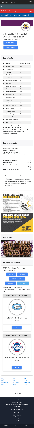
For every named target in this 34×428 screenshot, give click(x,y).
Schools (17, 421)
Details (11, 274)
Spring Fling (17, 406)
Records (17, 419)
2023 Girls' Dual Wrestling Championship (15, 15)
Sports (17, 417)
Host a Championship (17, 409)
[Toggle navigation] (30, 2)
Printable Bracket (17, 278)
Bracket (22, 274)
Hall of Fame (17, 415)
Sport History (10, 42)
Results (17, 327)
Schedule (10, 283)
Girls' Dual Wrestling (8, 11)
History (4, 6)
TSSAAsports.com (8, 2)
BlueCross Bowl (17, 402)
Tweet (24, 283)
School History (10, 47)
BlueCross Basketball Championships (17, 404)
